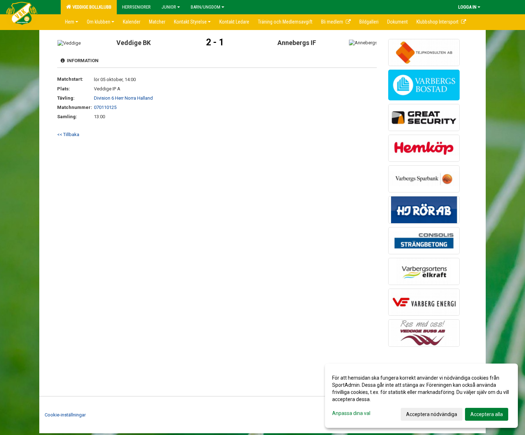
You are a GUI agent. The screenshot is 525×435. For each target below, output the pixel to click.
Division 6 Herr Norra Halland (123, 98)
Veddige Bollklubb (90, 7)
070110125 (105, 107)
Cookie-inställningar (65, 415)
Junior (168, 7)
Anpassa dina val (351, 413)
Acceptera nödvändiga (431, 414)
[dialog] (421, 396)
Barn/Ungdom (205, 7)
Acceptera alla (486, 414)
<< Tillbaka (68, 134)
